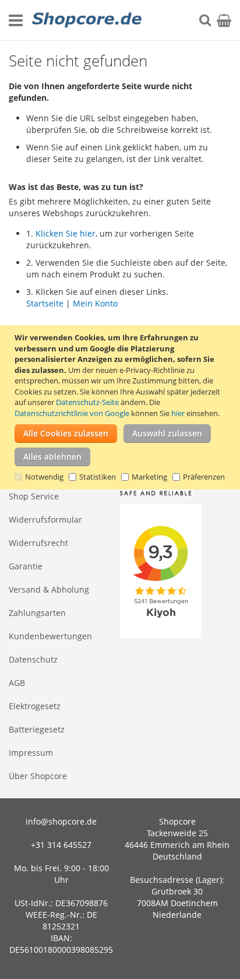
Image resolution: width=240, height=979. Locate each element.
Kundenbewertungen (50, 636)
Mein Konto (95, 303)
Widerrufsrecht (38, 542)
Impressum (31, 752)
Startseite (44, 303)
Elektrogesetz (35, 706)
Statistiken (97, 476)
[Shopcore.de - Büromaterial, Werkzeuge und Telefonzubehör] (87, 20)
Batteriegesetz (37, 729)
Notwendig (44, 476)
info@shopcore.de (61, 821)
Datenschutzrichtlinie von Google (72, 413)
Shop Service (34, 496)
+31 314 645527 (61, 844)
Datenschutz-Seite (87, 402)
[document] (121, 407)
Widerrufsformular (45, 519)
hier (178, 413)
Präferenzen (204, 476)
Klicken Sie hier (66, 233)
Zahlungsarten (37, 612)
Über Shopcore (38, 775)
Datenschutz (33, 659)
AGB (17, 682)
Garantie (26, 566)
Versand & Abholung (49, 589)
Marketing (149, 476)
